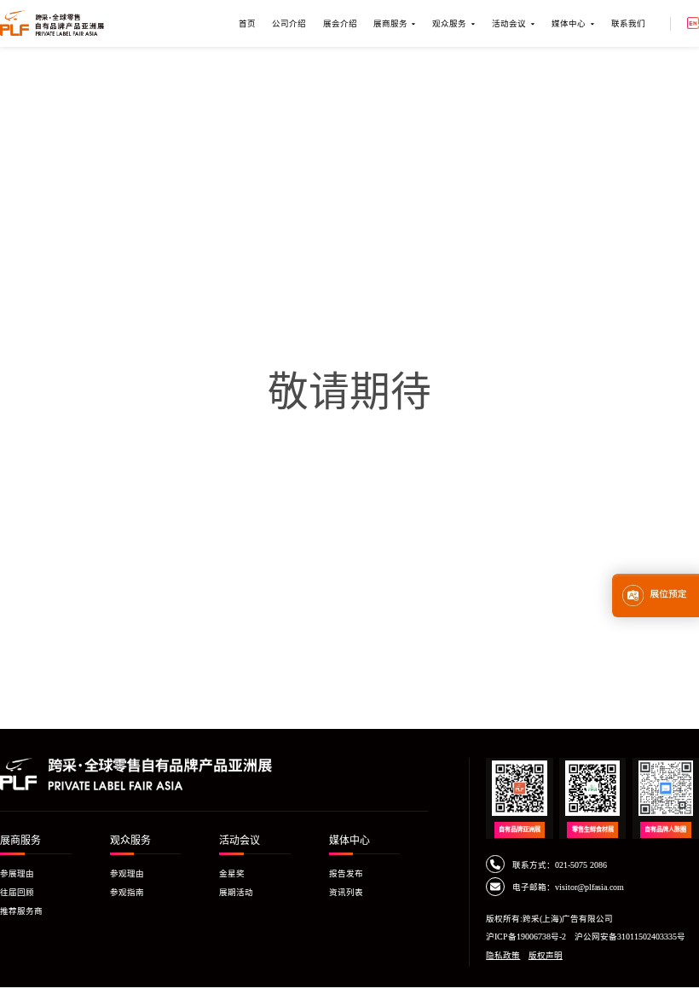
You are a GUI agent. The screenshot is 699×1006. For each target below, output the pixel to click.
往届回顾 (17, 892)
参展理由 (17, 873)
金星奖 (232, 873)
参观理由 (127, 873)
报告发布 (346, 873)
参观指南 (127, 892)
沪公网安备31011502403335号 (630, 936)
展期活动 (236, 892)
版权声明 (546, 955)
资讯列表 (346, 892)
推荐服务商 (21, 911)
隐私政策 (503, 955)
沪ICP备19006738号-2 (526, 936)
